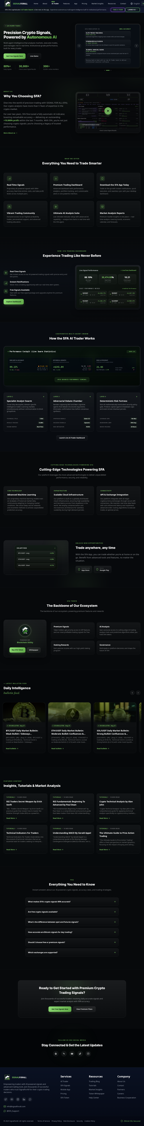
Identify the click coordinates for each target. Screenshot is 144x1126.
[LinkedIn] (24, 1099)
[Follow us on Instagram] (88, 1053)
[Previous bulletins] (132, 693)
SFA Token (65, 1097)
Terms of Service (43, 1121)
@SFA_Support (13, 1111)
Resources (112, 3)
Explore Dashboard (13, 302)
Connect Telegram (128, 1114)
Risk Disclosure (69, 1121)
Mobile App (65, 1089)
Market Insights (98, 3)
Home (36, 3)
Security (80, 1121)
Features (66, 3)
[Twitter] (6, 1099)
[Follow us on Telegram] (55, 1053)
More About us (9, 133)
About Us (121, 1081)
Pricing (84, 3)
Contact (123, 3)
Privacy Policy (57, 1121)
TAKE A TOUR (118, 10)
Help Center (94, 1097)
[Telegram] (30, 1099)
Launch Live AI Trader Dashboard (72, 438)
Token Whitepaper (97, 1093)
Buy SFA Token (17, 650)
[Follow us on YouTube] (72, 1053)
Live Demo (34, 56)
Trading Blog (94, 1081)
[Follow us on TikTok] (80, 1053)
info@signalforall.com (16, 1106)
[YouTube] (12, 1099)
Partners (121, 1089)
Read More (10, 818)
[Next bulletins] (138, 693)
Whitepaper (33, 650)
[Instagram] (18, 1099)
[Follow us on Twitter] (64, 1053)
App (75, 3)
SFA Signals (65, 1085)
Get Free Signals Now (14, 56)
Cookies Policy (89, 1121)
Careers (120, 1093)
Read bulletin (11, 748)
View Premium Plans (84, 1009)
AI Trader (55, 3)
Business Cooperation (126, 1097)
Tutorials (92, 1085)
